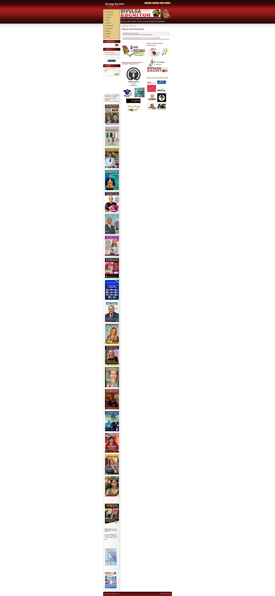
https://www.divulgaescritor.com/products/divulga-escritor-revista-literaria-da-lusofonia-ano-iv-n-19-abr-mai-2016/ (146, 39)
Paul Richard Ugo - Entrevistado (131, 33)
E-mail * (106, 70)
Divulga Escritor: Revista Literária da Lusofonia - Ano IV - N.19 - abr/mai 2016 (141, 37)
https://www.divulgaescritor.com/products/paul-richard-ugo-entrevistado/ (137, 34)
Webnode (168, 593)
